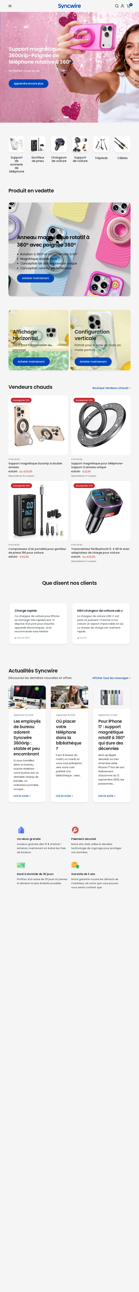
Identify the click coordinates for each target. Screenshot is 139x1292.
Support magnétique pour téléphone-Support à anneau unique (97, 465)
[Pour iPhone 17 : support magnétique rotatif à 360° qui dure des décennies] (112, 697)
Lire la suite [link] (21, 796)
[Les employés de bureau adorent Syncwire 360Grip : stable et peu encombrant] (27, 697)
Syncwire (14, 459)
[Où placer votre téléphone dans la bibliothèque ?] (69, 697)
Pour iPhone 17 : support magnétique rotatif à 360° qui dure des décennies (111, 734)
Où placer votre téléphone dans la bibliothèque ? (69, 734)
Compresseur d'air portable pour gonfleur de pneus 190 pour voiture (37, 551)
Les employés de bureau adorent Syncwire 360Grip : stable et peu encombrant (27, 737)
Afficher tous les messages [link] (110, 678)
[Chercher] (117, 6)
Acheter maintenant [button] (35, 278)
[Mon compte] (122, 6)
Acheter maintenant (31, 361)
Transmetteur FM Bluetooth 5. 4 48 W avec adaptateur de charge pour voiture (100, 551)
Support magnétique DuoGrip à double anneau (35, 465)
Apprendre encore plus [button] (57, 82)
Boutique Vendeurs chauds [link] (110, 388)
